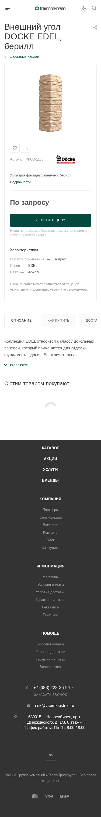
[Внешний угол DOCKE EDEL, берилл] (50, 103)
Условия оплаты (50, 585)
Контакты (50, 532)
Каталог (50, 448)
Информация (51, 566)
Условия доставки (50, 592)
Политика (50, 615)
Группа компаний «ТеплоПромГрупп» (47, 775)
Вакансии (50, 525)
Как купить (58, 320)
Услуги (50, 470)
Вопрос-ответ (50, 667)
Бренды (50, 480)
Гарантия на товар (50, 600)
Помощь (50, 633)
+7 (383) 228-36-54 (51, 688)
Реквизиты (50, 607)
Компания (50, 499)
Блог (50, 540)
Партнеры (50, 510)
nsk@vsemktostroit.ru (54, 705)
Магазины (50, 577)
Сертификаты (51, 517)
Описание (21, 320)
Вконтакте (50, 755)
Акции (50, 459)
